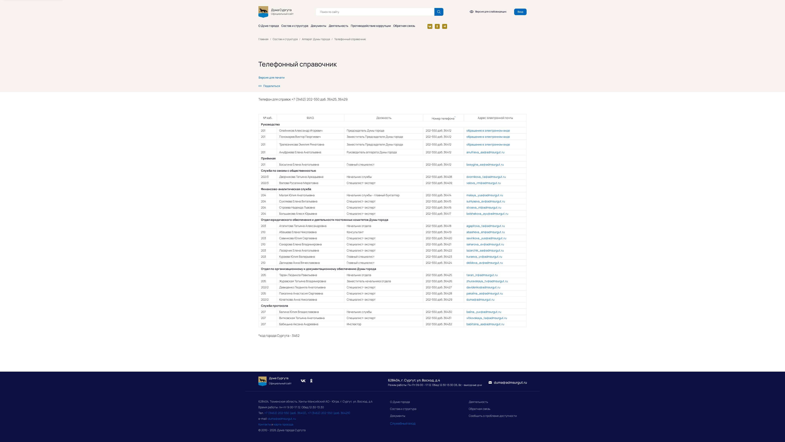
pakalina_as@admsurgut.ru (485, 293)
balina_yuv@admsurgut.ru (484, 312)
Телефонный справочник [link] (350, 39)
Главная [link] (263, 39)
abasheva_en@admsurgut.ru (486, 232)
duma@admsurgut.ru (480, 299)
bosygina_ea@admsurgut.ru (485, 164)
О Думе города (268, 26)
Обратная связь (404, 26)
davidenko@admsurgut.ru (483, 287)
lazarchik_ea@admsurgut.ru (485, 250)
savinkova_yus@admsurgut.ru (486, 238)
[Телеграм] (444, 26)
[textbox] (375, 12)
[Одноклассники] (437, 26)
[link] (271, 77)
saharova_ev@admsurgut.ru (485, 244)
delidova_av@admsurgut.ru (485, 263)
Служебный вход (403, 423)
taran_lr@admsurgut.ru (482, 275)
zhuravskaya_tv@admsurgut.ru (487, 281)
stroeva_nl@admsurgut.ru (484, 207)
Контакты (264, 424)
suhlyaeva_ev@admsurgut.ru (486, 201)
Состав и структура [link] (285, 39)
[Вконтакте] (429, 26)
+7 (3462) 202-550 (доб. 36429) (329, 413)
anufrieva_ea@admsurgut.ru (485, 152)
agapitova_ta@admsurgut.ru (486, 226)
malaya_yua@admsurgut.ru (485, 195)
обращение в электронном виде (488, 130)
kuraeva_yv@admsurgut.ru (484, 256)
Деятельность (338, 26)
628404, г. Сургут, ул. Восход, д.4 (414, 380)
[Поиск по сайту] (438, 12)
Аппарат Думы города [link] (316, 39)
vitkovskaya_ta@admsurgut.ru (487, 318)
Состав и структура (294, 26)
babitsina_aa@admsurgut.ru (485, 324)
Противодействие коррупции (371, 26)
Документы (318, 26)
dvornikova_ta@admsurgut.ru (486, 177)
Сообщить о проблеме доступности (493, 416)
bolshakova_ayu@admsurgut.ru (487, 213)
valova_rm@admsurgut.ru (484, 183)
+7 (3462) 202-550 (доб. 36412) (285, 413)
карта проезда (283, 424)
